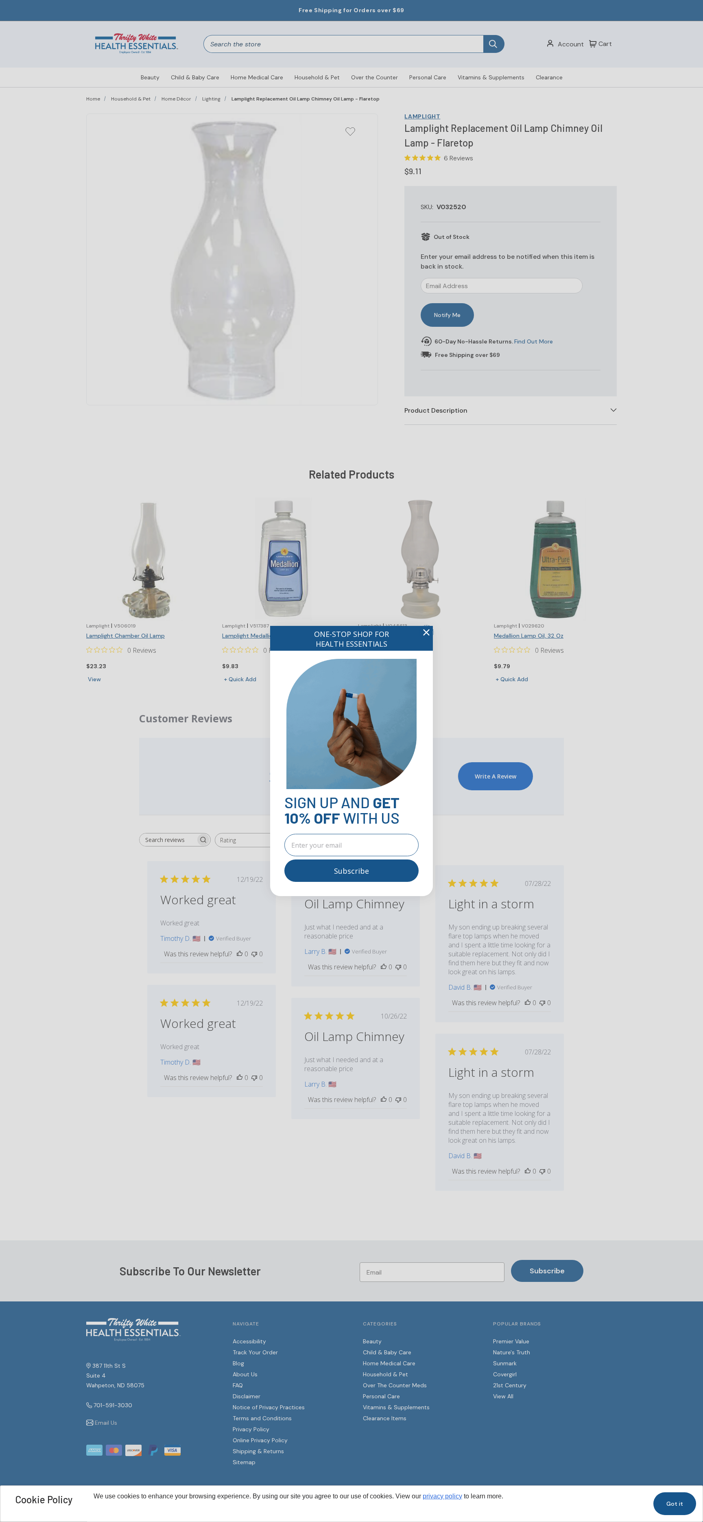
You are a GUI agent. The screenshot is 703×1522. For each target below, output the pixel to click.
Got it (674, 1503)
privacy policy (442, 1496)
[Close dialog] (426, 632)
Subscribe (351, 871)
